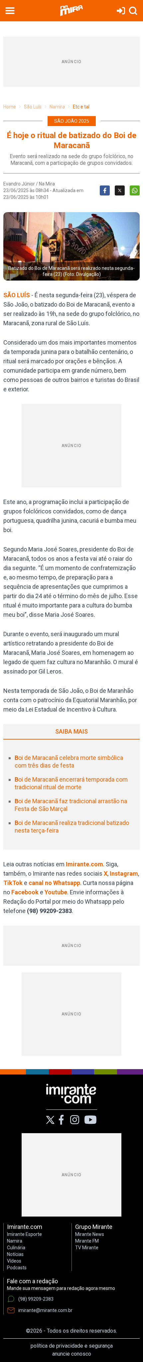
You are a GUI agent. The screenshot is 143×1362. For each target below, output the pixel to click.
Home (9, 106)
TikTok (13, 882)
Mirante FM (87, 1241)
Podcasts (17, 1267)
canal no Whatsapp (54, 882)
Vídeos (14, 1261)
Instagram (124, 873)
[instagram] (74, 1119)
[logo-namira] (71, 10)
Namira (57, 106)
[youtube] (90, 1119)
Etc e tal (81, 106)
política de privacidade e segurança (72, 1346)
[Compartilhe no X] (119, 190)
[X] (50, 1120)
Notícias (15, 1254)
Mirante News (89, 1234)
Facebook (25, 892)
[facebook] (61, 1119)
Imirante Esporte (24, 1234)
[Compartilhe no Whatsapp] (135, 190)
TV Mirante (86, 1247)
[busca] (133, 10)
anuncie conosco (71, 1354)
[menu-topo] (10, 10)
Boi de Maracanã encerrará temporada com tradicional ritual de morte (71, 783)
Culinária (16, 1247)
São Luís (33, 106)
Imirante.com (84, 864)
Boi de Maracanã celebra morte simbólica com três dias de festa (69, 761)
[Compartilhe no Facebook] (105, 190)
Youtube (56, 892)
